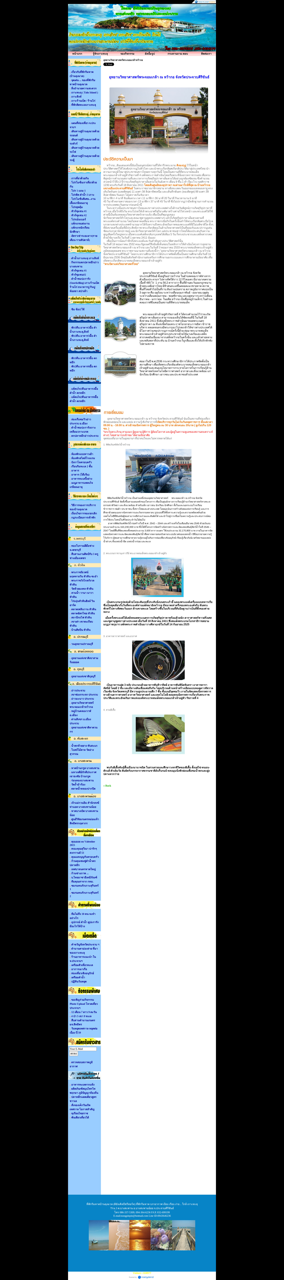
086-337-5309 (127, 1212)
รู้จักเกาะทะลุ (100, 53)
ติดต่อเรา (206, 53)
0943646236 (164, 1215)
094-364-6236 (143, 1212)
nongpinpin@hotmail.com (134, 1215)
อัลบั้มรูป (150, 53)
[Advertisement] (142, 1261)
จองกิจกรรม (127, 53)
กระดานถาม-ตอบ (178, 53)
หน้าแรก (77, 53)
